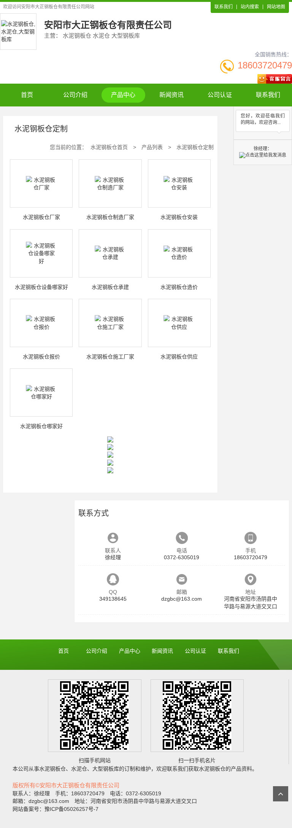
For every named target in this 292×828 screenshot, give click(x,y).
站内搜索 (250, 7)
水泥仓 (79, 769)
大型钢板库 (105, 769)
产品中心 (123, 95)
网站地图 (276, 7)
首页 (27, 95)
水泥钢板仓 (52, 769)
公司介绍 (75, 95)
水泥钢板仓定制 (195, 147)
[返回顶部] (280, 793)
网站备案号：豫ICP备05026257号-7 (55, 809)
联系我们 (223, 7)
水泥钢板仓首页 (109, 147)
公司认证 (220, 95)
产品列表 (152, 147)
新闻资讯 (171, 95)
